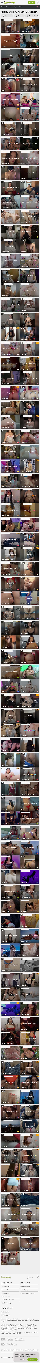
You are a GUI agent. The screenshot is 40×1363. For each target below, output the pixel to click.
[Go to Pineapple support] (3, 1344)
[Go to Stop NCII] (12, 1344)
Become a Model (25, 1286)
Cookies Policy (6, 1296)
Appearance (8, 16)
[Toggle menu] (2, 2)
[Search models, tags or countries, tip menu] (37, 7)
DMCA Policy (5, 1293)
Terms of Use (5, 1290)
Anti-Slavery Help (6, 1303)
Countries (20, 16)
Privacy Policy (5, 1286)
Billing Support (6, 1315)
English (31, 1277)
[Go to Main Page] (12, 2)
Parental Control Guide (8, 1299)
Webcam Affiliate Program (28, 1293)
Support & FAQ (6, 1312)
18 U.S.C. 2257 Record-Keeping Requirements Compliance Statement (19, 1350)
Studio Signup (24, 1290)
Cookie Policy (26, 1356)
